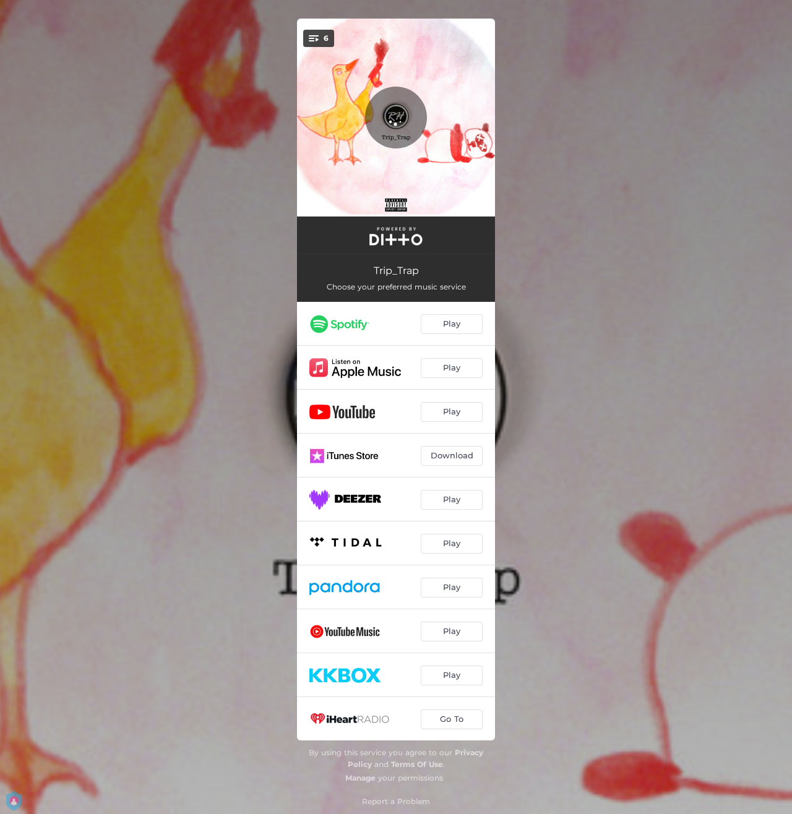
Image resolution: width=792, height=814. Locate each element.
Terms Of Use (417, 764)
